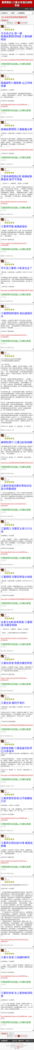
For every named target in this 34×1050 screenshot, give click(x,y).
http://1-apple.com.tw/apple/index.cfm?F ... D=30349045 (14, 244)
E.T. (5, 26)
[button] (8, 23)
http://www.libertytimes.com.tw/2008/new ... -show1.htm (15, 977)
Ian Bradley (21, 1044)
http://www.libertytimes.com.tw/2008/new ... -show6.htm (15, 105)
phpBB (12, 1045)
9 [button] (22, 23)
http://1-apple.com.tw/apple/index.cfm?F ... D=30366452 (14, 336)
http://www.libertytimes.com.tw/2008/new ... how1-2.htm (16, 1017)
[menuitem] (31, 8)
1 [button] (12, 23)
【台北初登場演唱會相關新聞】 (14, 17)
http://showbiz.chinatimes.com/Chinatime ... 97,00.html (14, 202)
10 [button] (24, 23)
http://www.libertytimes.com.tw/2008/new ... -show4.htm (15, 819)
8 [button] (20, 23)
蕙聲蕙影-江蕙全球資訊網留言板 (17, 4)
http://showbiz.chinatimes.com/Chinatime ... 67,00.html (14, 639)
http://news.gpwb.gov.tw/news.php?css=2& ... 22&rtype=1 (15, 940)
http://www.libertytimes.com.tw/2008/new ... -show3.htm (15, 553)
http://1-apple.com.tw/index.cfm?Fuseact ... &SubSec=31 (14, 679)
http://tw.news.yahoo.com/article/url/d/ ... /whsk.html (14, 504)
